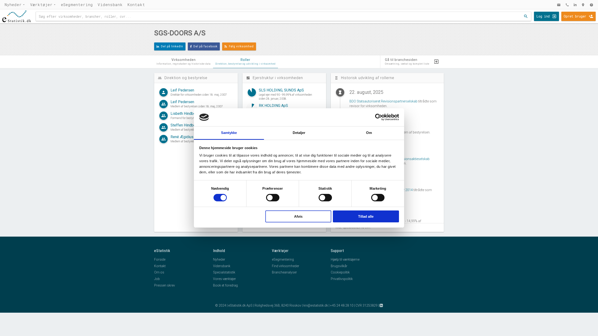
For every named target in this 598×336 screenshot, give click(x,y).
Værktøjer (41, 4)
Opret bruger (575, 16)
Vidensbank (110, 4)
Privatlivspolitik (342, 279)
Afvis (298, 216)
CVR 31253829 (366, 305)
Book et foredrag (225, 285)
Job (157, 279)
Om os (159, 272)
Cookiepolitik (340, 272)
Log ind (543, 16)
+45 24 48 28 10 (341, 305)
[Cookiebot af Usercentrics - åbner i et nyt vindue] (378, 117)
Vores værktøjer (224, 279)
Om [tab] (369, 133)
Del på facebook (205, 46)
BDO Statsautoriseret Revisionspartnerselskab (383, 101)
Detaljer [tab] (299, 133)
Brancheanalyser (284, 272)
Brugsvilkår (339, 266)
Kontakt (136, 4)
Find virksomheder (285, 266)
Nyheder (13, 4)
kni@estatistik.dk (315, 305)
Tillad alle (366, 216)
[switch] (272, 197)
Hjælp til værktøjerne (345, 259)
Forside (159, 259)
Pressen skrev (164, 285)
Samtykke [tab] (229, 133)
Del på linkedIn (172, 46)
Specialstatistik (224, 272)
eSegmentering (77, 4)
